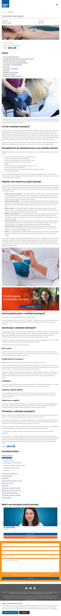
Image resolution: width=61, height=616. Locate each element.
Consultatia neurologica (8, 460)
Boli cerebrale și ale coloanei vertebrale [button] (11, 495)
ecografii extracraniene (32, 144)
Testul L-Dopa (6, 470)
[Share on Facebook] (9, 48)
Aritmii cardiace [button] (5, 478)
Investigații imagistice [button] (7, 476)
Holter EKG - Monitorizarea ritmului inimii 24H (24, 598)
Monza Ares (4, 12)
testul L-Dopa (10, 423)
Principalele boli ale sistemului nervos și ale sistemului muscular (18, 58)
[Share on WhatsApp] (11, 48)
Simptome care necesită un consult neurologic (14, 60)
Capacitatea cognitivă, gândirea (10, 72)
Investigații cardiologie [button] (7, 455)
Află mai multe (53, 608)
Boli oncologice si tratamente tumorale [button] (11, 488)
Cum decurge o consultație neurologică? (12, 64)
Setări (24, 612)
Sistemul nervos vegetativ (9, 74)
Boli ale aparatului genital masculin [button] (10, 492)
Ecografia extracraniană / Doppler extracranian (14, 465)
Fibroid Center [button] (5, 485)
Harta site (33, 600)
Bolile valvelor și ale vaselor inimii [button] (9, 473)
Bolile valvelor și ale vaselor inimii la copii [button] (11, 490)
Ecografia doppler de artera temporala (12, 463)
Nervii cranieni (6, 66)
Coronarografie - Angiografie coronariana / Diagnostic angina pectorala (35, 596)
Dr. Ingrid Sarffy (9, 527)
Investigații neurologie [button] (7, 457)
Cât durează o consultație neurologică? (12, 76)
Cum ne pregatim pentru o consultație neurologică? (15, 62)
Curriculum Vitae (30, 534)
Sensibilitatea (6, 70)
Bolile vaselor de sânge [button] (7, 483)
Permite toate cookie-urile (10, 612)
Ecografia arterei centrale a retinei (11, 468)
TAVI (47, 598)
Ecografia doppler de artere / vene (11, 596)
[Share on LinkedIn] (15, 48)
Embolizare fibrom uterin (40, 598)
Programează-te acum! (30, 537)
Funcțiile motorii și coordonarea (10, 68)
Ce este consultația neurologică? (11, 57)
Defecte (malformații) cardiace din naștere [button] (12, 481)
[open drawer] (57, 4)
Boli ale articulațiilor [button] (6, 497)
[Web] (30, 299)
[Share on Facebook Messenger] (13, 48)
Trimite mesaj (30, 578)
